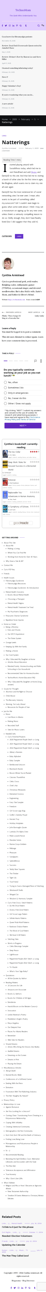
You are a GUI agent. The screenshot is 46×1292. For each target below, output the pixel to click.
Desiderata (12, 1002)
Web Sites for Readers (16, 1040)
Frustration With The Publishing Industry (21, 1092)
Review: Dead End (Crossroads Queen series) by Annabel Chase (22, 46)
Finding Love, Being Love (15, 1139)
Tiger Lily (13, 878)
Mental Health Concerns (15, 592)
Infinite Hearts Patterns (18, 918)
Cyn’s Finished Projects (16, 737)
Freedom (13, 806)
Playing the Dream (14, 1064)
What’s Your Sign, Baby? (19, 971)
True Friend (14, 882)
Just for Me (8, 711)
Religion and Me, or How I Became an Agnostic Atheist (24, 1187)
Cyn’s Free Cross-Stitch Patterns (20, 903)
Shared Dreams (11, 1044)
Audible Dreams (13, 1051)
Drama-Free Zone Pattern (19, 910)
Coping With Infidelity (14, 1123)
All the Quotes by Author (17, 978)
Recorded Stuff (13, 725)
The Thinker (14, 873)
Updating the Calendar (13, 1245)
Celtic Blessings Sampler (19, 946)
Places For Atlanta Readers (18, 1031)
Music (8, 714)
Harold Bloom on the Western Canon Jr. (23, 1006)
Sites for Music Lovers (16, 730)
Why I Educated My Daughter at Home (20, 659)
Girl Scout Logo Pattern (18, 914)
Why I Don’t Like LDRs (14, 1178)
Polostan (12, 480)
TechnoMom (23, 10)
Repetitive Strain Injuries (15, 620)
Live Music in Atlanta (15, 717)
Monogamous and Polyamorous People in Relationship (22, 1144)
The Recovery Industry (14, 700)
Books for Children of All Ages (19, 998)
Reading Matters (12, 982)
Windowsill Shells (16, 890)
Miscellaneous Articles (12, 1068)
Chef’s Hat (14, 786)
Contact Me (8, 565)
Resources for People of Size (19, 707)
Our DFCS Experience (16, 634)
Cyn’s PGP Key (9, 569)
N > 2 (8, 1150)
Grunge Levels (11, 642)
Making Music (13, 721)
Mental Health (17, 1223)
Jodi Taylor (12, 510)
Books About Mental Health (18, 595)
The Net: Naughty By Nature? (17, 1096)
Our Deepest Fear (14, 1027)
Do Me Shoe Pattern (17, 906)
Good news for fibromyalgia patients (17, 37)
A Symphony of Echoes (18, 506)
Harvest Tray (14, 819)
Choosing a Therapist (16, 599)
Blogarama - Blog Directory (23, 1280)
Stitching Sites (13, 939)
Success (13, 865)
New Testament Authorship (18, 1191)
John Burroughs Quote (18, 827)
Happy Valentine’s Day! (11, 86)
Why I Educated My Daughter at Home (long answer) (25, 683)
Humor (4, 1250)
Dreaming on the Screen (17, 1055)
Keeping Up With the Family (16, 647)
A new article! (7, 104)
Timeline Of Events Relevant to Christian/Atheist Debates (25, 1197)
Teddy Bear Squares (17, 869)
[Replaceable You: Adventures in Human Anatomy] (5, 498)
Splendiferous (15, 861)
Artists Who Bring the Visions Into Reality (23, 1047)
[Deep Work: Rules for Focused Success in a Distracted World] (5, 467)
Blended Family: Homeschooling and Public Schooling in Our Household (24, 667)
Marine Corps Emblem (18, 844)
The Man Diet (11, 1166)
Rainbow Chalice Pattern (19, 927)
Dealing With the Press (14, 1083)
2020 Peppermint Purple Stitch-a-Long (24, 740)
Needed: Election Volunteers (17, 1236)
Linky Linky (36, 314)
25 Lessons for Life (15, 985)
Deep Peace (14, 950)
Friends (6, 574)
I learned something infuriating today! (17, 68)
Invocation (12, 1011)
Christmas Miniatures (18, 790)
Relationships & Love (12, 1104)
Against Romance (12, 1107)
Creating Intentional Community (18, 1127)
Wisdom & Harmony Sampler (21, 899)
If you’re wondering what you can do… (17, 95)
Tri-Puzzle (13, 967)
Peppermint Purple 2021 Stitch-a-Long (24, 959)
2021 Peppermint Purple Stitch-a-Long (24, 744)
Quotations (10, 975)
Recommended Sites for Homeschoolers (23, 673)
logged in (18, 332)
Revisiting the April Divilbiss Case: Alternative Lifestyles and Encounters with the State (22, 1160)
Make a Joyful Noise (17, 836)
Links (4, 136)
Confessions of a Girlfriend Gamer (19, 1079)
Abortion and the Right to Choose (19, 692)
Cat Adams (13, 455)
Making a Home (12, 651)
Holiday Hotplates (16, 823)
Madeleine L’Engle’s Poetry (18, 1019)
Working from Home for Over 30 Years (22, 557)
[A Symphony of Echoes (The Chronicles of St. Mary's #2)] (5, 512)
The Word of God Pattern (19, 931)
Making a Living (14, 548)
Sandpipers (14, 857)
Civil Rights (6, 1232)
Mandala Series (15, 840)
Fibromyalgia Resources (17, 584)
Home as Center (10, 624)
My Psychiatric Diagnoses (18, 612)
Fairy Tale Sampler (17, 802)
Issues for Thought (11, 689)
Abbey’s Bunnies (16, 752)
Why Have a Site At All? (15, 561)
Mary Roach (13, 499)
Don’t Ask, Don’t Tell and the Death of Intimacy (23, 1135)
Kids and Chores (14, 630)
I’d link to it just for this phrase (17, 1227)
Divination (9, 1087)
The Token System (14, 638)
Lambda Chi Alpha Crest (19, 832)
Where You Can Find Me (17, 553)
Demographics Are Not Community (19, 1131)
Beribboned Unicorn (17, 765)
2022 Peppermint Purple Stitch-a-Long (24, 748)
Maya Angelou (13, 1023)
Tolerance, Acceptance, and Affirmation (20, 1170)
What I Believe (9, 1183)
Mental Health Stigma (16, 603)
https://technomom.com (16, 300)
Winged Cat (14, 894)
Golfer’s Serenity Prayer (18, 815)
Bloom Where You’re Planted (20, 773)
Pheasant (13, 853)
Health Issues (9, 578)
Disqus (34, 172)
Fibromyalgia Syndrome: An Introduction (23, 588)
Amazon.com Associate (17, 990)
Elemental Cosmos (17, 794)
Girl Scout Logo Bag (17, 811)
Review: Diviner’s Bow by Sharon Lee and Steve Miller (21, 58)
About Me (9, 546)
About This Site (9, 543)
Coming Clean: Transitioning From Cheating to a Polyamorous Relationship (24, 1116)
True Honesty (11, 1174)
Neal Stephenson (14, 483)
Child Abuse (10, 696)
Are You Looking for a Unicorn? (18, 1111)
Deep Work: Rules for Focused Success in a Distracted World (22, 466)
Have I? (5, 77)
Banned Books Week (14, 1075)
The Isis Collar (14, 452)
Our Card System (12, 655)
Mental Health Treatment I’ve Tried (20, 607)
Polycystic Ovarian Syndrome (17, 616)
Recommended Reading (15, 1155)
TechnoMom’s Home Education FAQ (21, 677)
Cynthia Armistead (9, 148)
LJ (8, 1223)
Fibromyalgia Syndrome (15, 581)
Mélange (13, 848)
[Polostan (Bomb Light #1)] (5, 485)
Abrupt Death (11, 1071)
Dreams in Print (13, 1059)
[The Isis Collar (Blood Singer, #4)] (5, 457)
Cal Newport (7, 473)
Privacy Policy (9, 1100)
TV (27, 1250)
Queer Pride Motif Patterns (19, 922)
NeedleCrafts (11, 734)
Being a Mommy (12, 627)
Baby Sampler (15, 760)
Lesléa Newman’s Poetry (17, 1015)
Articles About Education (17, 662)
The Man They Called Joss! (15, 1256)
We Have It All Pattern (18, 935)
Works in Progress (15, 943)
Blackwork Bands (16, 769)
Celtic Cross (14, 781)
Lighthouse (14, 954)
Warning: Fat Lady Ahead (15, 704)
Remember (12, 1036)
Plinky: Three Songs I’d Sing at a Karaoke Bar (11, 315)
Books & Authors (15, 994)
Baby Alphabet (15, 756)
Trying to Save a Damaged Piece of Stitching (27, 886)
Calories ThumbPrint (17, 777)
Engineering (14, 798)
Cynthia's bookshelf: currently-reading (21, 445)
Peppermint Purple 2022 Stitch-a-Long (24, 963)
